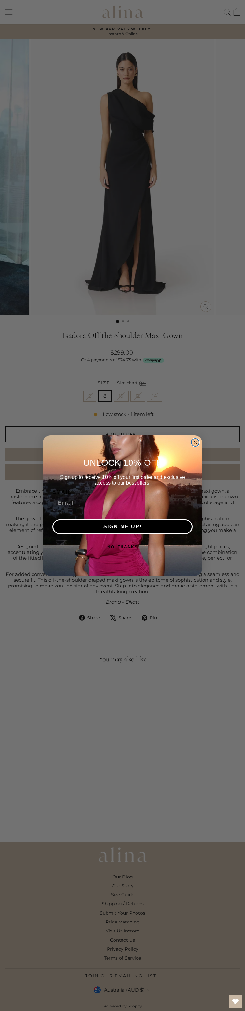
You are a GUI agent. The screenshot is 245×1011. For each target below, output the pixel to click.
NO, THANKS (123, 547)
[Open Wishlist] (235, 1001)
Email (61, 491)
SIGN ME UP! (122, 526)
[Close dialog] (195, 442)
